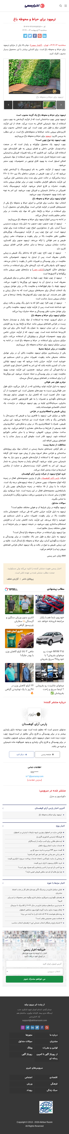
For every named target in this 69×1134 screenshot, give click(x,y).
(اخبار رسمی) (36, 45)
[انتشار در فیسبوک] (35, 36)
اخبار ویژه (60, 826)
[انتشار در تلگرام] (25, 36)
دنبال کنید (20, 754)
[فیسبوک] (42, 1028)
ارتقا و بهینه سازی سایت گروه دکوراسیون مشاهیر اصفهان (40, 909)
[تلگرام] (28, 1028)
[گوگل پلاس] (47, 1028)
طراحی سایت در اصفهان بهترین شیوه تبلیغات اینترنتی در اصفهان (38, 832)
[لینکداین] (32, 1028)
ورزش (29, 1084)
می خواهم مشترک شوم (34, 979)
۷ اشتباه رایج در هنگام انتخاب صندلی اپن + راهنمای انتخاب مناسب (37, 922)
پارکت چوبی (38, 270)
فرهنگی (54, 1084)
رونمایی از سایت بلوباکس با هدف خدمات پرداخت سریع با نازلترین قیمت (35, 858)
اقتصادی (53, 1077)
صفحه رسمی (46, 754)
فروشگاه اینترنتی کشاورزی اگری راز (49, 836)
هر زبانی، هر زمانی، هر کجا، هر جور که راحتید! (44, 854)
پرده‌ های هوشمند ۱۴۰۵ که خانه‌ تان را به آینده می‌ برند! (41, 914)
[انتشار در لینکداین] (45, 36)
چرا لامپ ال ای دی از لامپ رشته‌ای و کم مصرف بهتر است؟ (40, 867)
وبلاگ (29, 1048)
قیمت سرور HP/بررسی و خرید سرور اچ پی (46, 850)
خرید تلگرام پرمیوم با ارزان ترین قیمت (48, 863)
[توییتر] (37, 1028)
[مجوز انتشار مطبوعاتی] (46, 1108)
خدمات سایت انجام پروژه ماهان (50, 845)
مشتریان (54, 1041)
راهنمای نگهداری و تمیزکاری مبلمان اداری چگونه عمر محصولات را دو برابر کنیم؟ (35, 899)
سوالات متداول (25, 1041)
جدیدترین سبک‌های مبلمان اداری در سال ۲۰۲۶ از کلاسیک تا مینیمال (36, 905)
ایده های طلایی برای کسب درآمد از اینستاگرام (45, 841)
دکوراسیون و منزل (58, 796)
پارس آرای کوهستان (50, 478)
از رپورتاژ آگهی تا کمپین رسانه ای (47, 1056)
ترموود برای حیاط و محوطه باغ (50, 814)
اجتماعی (28, 1077)
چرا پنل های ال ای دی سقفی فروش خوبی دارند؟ (44, 871)
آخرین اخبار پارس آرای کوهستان (50, 808)
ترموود (48, 136)
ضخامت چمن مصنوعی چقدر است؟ (49, 918)
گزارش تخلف (13, 579)
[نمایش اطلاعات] (34, 780)
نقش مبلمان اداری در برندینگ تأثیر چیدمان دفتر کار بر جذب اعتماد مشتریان (37, 891)
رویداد (29, 1090)
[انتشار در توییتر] (30, 36)
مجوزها (29, 1035)
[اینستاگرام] (23, 1028)
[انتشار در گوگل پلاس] (40, 36)
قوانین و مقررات (50, 1048)
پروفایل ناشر (27, 579)
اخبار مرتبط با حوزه (56, 883)
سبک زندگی (52, 1090)
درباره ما (54, 1035)
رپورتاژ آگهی (27, 1054)
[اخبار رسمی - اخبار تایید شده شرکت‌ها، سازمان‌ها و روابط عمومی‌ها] (34, 6)
